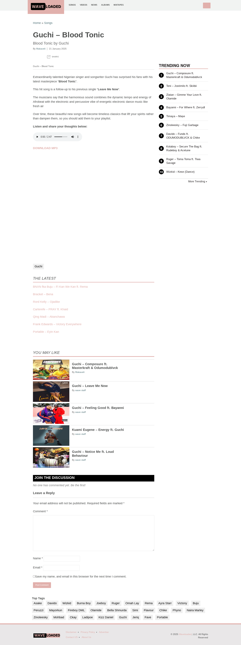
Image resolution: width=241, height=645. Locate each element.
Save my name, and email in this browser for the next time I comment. (80, 576)
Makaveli (40, 48)
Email (37, 567)
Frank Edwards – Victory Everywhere (57, 324)
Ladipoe (87, 617)
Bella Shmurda (117, 610)
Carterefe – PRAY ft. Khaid (50, 309)
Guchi (38, 266)
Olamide (95, 610)
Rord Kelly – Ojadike (46, 301)
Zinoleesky (41, 617)
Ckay (73, 617)
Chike (163, 610)
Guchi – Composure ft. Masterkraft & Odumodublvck (95, 366)
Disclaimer (71, 632)
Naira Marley (195, 610)
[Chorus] (46, 637)
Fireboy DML (76, 610)
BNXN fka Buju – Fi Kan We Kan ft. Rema (60, 286)
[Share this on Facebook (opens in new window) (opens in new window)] (34, 57)
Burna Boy (84, 603)
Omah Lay (132, 603)
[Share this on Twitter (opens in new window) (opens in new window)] (41, 57)
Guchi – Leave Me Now (90, 386)
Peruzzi (38, 610)
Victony (182, 603)
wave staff (80, 390)
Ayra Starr (165, 603)
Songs (72, 5)
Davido (52, 603)
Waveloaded (185, 634)
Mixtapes (119, 5)
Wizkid (66, 603)
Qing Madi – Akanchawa (49, 316)
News (94, 5)
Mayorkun (55, 610)
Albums (105, 5)
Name (38, 558)
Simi (135, 610)
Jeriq (135, 617)
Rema (149, 603)
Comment (40, 511)
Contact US (72, 637)
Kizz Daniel (106, 617)
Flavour (149, 610)
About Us (86, 637)
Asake (38, 603)
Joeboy (101, 603)
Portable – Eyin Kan (46, 331)
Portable (162, 617)
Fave (148, 617)
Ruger (116, 603)
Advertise (104, 632)
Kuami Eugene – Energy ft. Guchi (98, 430)
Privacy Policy (88, 632)
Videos (83, 5)
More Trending (196, 181)
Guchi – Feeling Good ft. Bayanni (98, 408)
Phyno (177, 610)
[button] (53, 57)
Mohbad (58, 617)
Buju (196, 603)
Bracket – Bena (43, 294)
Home (37, 23)
